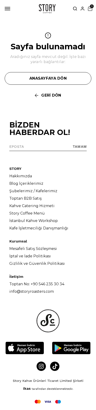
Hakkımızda (20, 176)
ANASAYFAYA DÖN (48, 78)
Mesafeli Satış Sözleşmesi (33, 248)
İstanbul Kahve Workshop (33, 220)
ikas (27, 388)
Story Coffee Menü (27, 213)
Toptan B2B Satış (25, 198)
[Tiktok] (54, 366)
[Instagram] (41, 366)
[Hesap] (82, 8)
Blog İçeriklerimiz (26, 183)
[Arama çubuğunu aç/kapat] (75, 8)
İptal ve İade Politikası (30, 256)
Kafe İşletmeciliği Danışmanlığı (38, 228)
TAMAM (80, 146)
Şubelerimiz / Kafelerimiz (33, 191)
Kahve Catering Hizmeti (32, 206)
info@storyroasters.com (31, 291)
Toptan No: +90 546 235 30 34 (36, 284)
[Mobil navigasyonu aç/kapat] (8, 8)
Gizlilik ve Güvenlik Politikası (37, 263)
